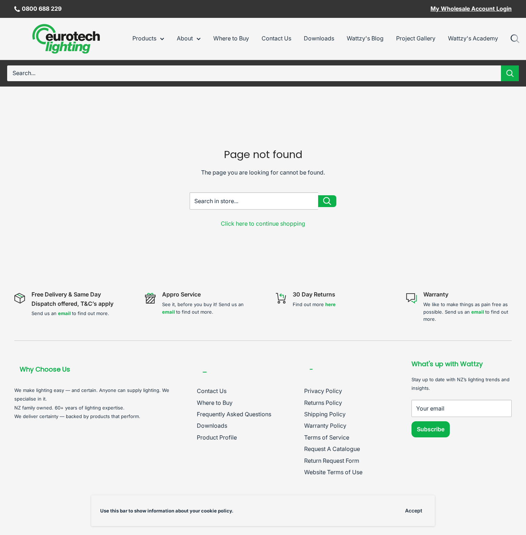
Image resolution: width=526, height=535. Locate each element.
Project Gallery (415, 38)
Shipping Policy (325, 414)
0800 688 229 (42, 8)
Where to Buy (231, 38)
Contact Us (276, 38)
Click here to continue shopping (263, 223)
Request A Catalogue (332, 448)
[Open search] (515, 39)
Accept (413, 510)
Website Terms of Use (333, 472)
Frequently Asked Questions (234, 414)
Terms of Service (326, 437)
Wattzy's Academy (473, 38)
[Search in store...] (327, 201)
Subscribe (430, 429)
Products (144, 38)
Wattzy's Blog (365, 38)
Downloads (319, 38)
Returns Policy (323, 402)
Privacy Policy (323, 390)
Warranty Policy (325, 425)
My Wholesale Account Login (471, 8)
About (185, 38)
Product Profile (217, 437)
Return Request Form (331, 460)
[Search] (510, 73)
